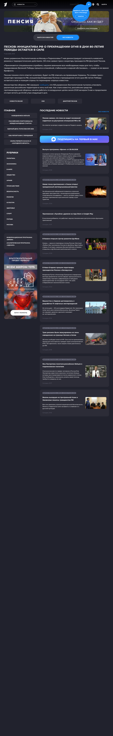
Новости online (16, 101)
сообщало (44, 85)
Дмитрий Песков (70, 101)
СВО (43, 101)
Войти (104, 4)
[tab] (45, 37)
